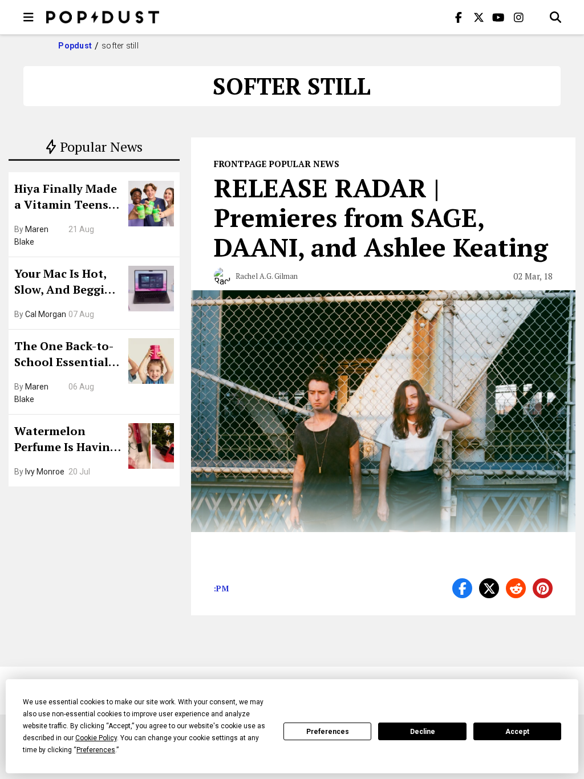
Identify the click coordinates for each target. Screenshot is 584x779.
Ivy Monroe (44, 471)
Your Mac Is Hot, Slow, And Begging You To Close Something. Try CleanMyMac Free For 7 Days (66, 283)
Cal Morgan (45, 314)
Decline (422, 732)
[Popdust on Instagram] (518, 17)
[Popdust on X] (478, 17)
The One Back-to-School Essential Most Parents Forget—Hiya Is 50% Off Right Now (67, 355)
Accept (517, 732)
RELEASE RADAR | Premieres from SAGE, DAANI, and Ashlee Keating (381, 217)
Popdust (75, 45)
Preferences (327, 732)
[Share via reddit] (516, 588)
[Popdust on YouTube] (498, 17)
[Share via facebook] (462, 588)
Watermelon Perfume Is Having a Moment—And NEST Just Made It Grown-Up (65, 440)
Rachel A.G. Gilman (267, 276)
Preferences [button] (95, 750)
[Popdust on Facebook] (458, 17)
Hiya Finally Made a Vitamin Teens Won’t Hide (65, 198)
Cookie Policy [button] (96, 738)
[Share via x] (489, 588)
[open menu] (28, 17)
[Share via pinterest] (543, 588)
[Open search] (555, 17)
